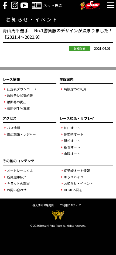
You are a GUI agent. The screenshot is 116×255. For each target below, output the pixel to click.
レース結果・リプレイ (77, 118)
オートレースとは (20, 170)
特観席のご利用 (75, 89)
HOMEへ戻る (73, 189)
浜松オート (72, 140)
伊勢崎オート (73, 134)
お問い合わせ (16, 189)
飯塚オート (72, 147)
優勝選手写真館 (18, 108)
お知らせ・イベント (78, 183)
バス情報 (13, 127)
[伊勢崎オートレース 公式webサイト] (90, 8)
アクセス (9, 118)
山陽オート (72, 153)
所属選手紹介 (16, 177)
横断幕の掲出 (16, 102)
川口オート (72, 127)
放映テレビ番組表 (20, 95)
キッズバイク (73, 177)
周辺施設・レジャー (21, 134)
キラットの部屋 (18, 183)
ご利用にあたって (70, 205)
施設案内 (67, 79)
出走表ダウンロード (21, 89)
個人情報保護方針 (43, 205)
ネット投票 (52, 5)
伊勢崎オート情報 (77, 170)
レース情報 (11, 79)
